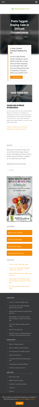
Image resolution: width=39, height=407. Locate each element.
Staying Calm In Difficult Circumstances (15, 106)
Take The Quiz (16, 77)
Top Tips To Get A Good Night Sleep (18, 264)
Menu (3, 2)
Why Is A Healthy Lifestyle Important (18, 348)
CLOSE (20, 403)
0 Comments (17, 129)
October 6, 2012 (11, 127)
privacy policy (21, 399)
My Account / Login (14, 377)
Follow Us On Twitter (14, 246)
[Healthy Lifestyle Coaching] (19, 221)
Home (12, 37)
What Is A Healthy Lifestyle (16, 344)
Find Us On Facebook (15, 239)
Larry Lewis (19, 127)
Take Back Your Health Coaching (17, 384)
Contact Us (12, 387)
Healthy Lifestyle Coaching (16, 380)
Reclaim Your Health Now (15, 329)
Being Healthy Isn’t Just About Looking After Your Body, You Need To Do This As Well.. (20, 280)
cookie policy (31, 399)
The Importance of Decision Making (18, 364)
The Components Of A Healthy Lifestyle (19, 351)
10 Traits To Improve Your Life (17, 368)
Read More (24, 129)
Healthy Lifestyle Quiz (15, 355)
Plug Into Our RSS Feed (15, 253)
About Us (11, 391)
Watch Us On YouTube (15, 233)
